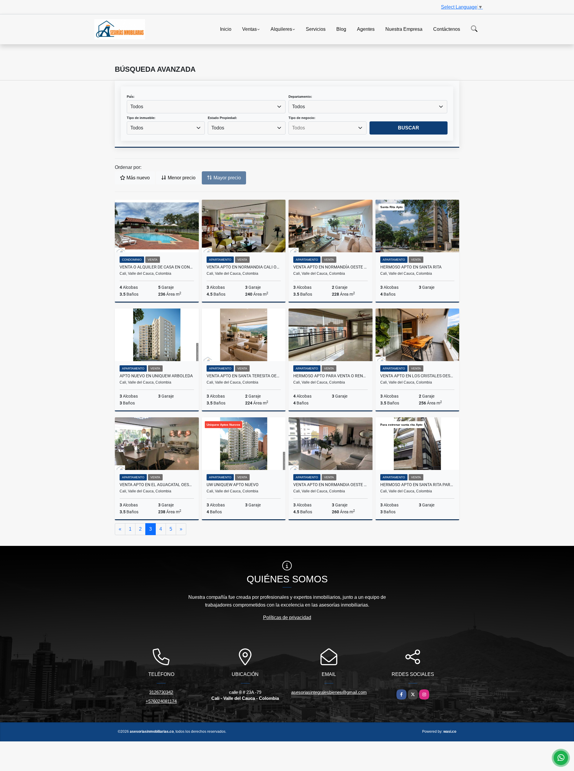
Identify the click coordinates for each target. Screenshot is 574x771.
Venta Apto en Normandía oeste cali (330, 267)
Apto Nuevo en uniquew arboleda (156, 375)
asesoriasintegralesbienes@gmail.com (329, 692)
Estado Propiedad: (222, 118)
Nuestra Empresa (403, 28)
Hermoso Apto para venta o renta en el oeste (330, 375)
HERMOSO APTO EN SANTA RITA (411, 267)
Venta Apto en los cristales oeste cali (417, 375)
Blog (341, 28)
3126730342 (161, 692)
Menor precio (181, 177)
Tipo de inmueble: (141, 118)
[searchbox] (327, 128)
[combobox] (206, 106)
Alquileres (281, 28)
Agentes (366, 28)
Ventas (249, 28)
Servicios (316, 28)
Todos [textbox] (136, 106)
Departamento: (300, 96)
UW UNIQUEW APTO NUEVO (233, 484)
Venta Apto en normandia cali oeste (244, 267)
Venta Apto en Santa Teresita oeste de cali (244, 375)
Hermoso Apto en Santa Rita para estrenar (417, 484)
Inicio (225, 28)
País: (131, 96)
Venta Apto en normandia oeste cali (330, 484)
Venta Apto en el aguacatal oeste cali (157, 484)
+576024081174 (161, 701)
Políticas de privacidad (287, 617)
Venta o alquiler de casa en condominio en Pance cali (157, 267)
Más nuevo (137, 177)
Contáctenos (446, 28)
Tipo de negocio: (301, 118)
